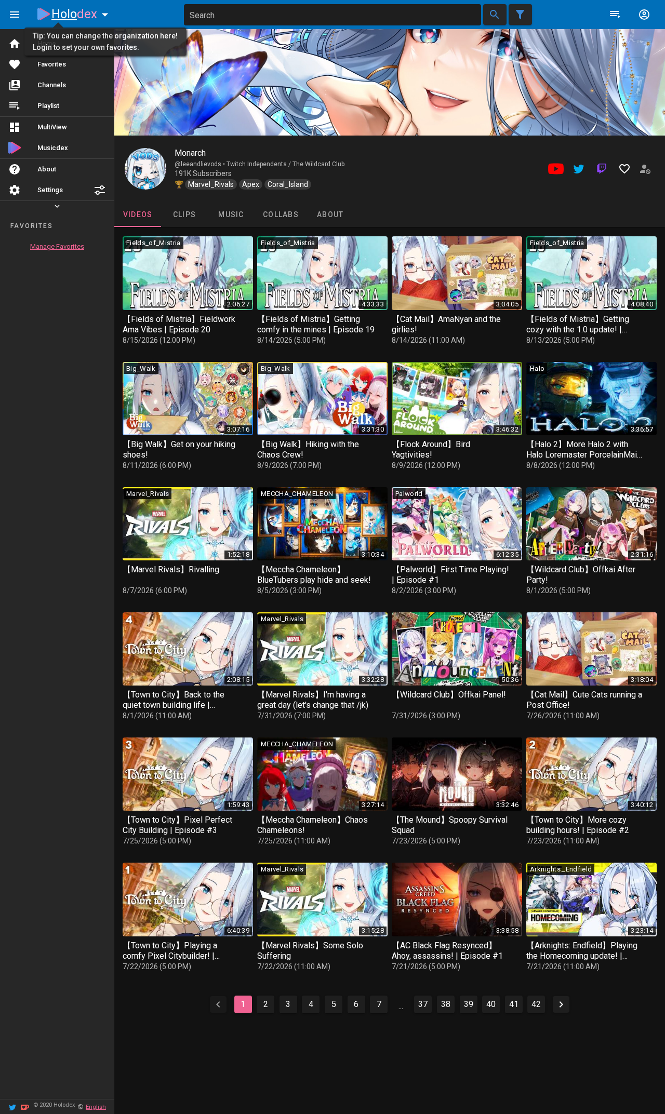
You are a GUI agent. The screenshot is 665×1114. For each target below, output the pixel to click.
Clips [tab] (184, 214)
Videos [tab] (138, 214)
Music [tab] (231, 214)
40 (491, 1004)
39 (468, 1004)
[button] (100, 190)
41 (513, 1004)
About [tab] (330, 214)
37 (423, 1004)
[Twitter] (12, 1106)
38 (445, 1004)
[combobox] (332, 14)
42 (536, 1004)
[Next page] (561, 1004)
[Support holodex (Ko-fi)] (25, 1106)
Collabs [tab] (281, 214)
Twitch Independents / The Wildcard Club (285, 164)
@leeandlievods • (201, 164)
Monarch (190, 153)
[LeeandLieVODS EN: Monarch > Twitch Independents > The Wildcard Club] (145, 169)
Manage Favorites (57, 246)
